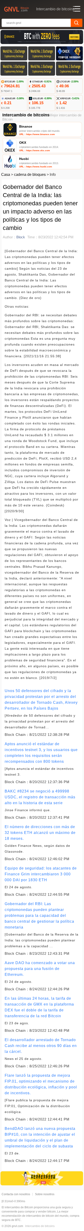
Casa (5, 175)
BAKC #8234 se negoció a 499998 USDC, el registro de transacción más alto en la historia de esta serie (40, 797)
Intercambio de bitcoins (40, 1226)
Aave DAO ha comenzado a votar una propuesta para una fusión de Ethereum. (40, 969)
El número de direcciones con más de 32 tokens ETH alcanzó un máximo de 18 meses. (40, 832)
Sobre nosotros (44, 1194)
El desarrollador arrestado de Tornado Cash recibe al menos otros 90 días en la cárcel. (41, 1046)
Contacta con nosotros (16, 1194)
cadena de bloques (30, 175)
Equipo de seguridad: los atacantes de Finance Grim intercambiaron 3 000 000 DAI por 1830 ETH (41, 874)
